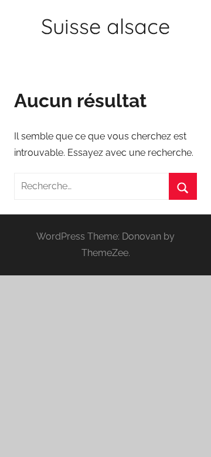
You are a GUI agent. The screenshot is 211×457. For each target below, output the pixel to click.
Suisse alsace (105, 26)
